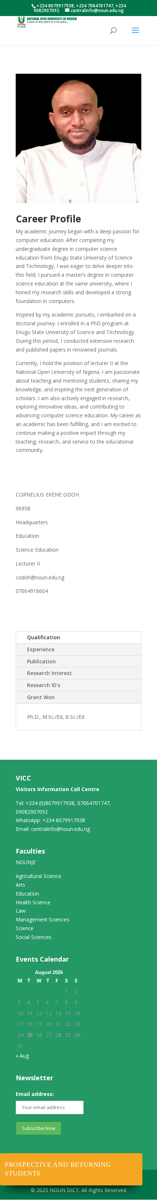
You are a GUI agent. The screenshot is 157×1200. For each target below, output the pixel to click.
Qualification (43, 637)
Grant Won (41, 697)
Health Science (33, 902)
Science (25, 928)
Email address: (35, 1093)
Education (27, 893)
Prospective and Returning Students (58, 1169)
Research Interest (49, 673)
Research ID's (43, 685)
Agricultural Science (38, 876)
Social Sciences (33, 936)
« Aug (22, 1055)
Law (21, 910)
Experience (40, 649)
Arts (20, 884)
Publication (41, 661)
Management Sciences (42, 919)
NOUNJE (26, 862)
